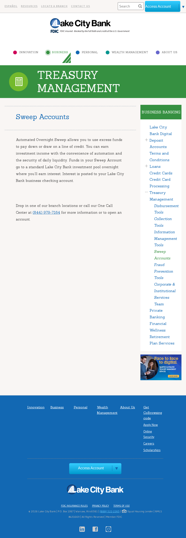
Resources (29, 6)
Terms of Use (121, 505)
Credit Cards (160, 173)
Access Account (91, 468)
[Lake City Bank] (90, 25)
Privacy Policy (100, 505)
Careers (148, 443)
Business (60, 52)
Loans (155, 166)
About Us (169, 52)
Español (11, 6)
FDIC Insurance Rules (74, 505)
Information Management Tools (165, 238)
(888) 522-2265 (110, 511)
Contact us (80, 6)
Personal (90, 52)
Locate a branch (54, 6)
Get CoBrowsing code (152, 412)
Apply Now (150, 425)
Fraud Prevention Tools (163, 271)
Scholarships (152, 450)
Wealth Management (130, 52)
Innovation (28, 52)
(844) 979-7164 (46, 212)
